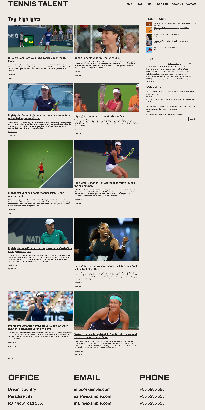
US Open (173, 79)
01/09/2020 (12, 78)
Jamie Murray (170, 71)
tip (153, 79)
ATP (190, 63)
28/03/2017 (12, 213)
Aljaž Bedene (164, 63)
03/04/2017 (78, 133)
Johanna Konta (182, 71)
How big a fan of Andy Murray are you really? (169, 34)
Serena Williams (184, 76)
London (166, 74)
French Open (162, 69)
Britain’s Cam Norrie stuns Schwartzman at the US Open (37, 59)
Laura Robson (160, 74)
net (182, 74)
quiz (165, 76)
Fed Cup (156, 69)
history (156, 71)
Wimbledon (186, 79)
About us (177, 3)
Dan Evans (150, 69)
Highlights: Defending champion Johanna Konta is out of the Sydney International (39, 117)
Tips (148, 3)
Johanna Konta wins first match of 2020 (97, 58)
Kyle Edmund (151, 74)
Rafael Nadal (170, 76)
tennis (149, 79)
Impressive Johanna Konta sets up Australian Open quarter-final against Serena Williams (38, 327)
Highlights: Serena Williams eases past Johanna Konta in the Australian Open (106, 267)
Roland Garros (176, 76)
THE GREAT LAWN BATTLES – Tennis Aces (161, 91)
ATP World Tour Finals (152, 66)
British (177, 66)
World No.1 (150, 81)
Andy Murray (174, 63)
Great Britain (168, 69)
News (139, 3)
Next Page (11, 359)
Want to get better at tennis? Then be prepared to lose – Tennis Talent (169, 106)
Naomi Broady (177, 74)
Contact (191, 3)
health (173, 69)
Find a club (161, 3)
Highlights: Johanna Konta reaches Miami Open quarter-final (36, 194)
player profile (160, 76)
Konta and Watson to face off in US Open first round (171, 41)
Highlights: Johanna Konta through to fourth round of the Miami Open (105, 184)
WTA (155, 81)
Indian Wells (162, 71)
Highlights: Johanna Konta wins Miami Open (100, 116)
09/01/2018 (12, 136)
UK (169, 79)
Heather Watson (182, 69)
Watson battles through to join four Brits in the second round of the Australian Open (105, 336)
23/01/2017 (12, 346)
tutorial (165, 79)
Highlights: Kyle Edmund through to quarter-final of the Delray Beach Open (40, 250)
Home (128, 3)
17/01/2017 (78, 355)
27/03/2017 (78, 203)
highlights (150, 71)
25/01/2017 (78, 286)
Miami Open (171, 74)
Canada (189, 66)
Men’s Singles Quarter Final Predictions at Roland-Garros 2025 (175, 23)
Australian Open (166, 66)
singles (190, 76)
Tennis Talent (38, 4)
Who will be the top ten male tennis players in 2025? (171, 28)
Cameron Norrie (184, 66)
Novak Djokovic (151, 76)
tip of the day (158, 79)
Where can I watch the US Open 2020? (167, 47)
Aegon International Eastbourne (153, 63)
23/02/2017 (12, 269)
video (179, 78)
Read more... (12, 75)
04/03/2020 (78, 75)
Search (192, 119)
